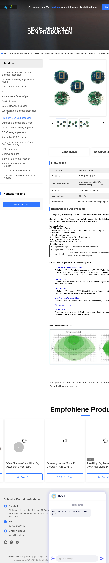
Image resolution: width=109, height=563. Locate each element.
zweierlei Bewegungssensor (63, 386)
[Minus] (102, 496)
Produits (55, 7)
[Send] (102, 558)
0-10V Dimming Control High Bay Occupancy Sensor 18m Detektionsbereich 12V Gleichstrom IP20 (24, 465)
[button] (19, 447)
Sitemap (29, 556)
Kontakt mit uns (88, 7)
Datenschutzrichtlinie (14, 556)
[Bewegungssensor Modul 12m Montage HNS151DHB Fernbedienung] (65, 440)
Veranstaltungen (69, 7)
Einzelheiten (69, 151)
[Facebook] (11, 543)
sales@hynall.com (17, 535)
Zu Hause (33, 7)
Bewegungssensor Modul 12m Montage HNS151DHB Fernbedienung (62, 465)
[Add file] (53, 558)
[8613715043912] (17, 543)
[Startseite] (8, 7)
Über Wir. (45, 7)
